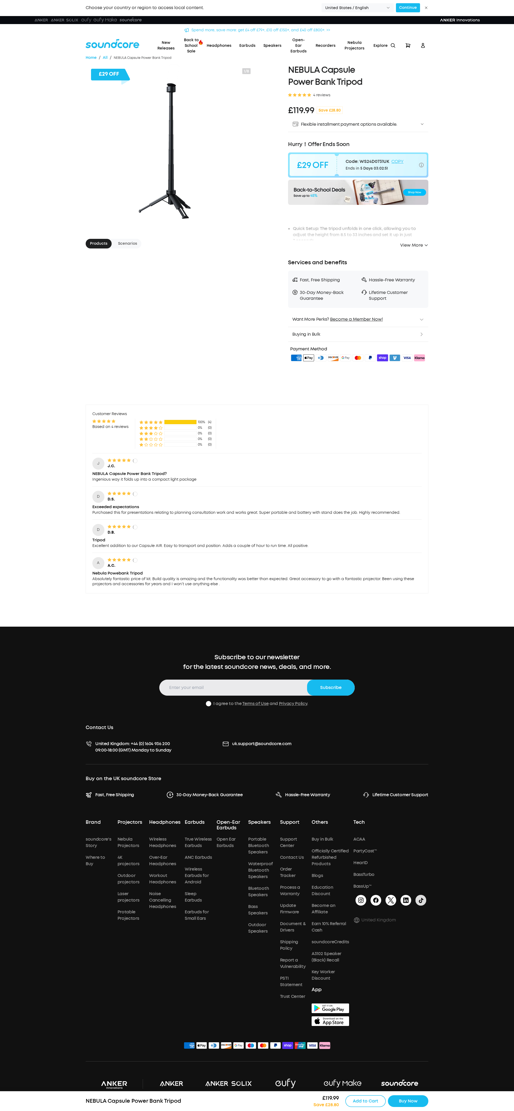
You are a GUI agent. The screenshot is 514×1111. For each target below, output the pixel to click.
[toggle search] (393, 45)
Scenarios (127, 243)
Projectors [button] (130, 822)
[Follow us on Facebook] (376, 900)
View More (411, 245)
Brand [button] (93, 822)
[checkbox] (208, 703)
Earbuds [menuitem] (247, 45)
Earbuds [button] (195, 822)
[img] (296, 358)
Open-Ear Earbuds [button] (228, 825)
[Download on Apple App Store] (330, 1021)
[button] (358, 7)
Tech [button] (359, 822)
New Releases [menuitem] (166, 45)
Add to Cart (365, 1101)
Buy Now (408, 1101)
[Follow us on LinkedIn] (405, 900)
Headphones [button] (164, 822)
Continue (408, 7)
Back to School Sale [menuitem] (191, 45)
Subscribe (331, 687)
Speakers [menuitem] (272, 45)
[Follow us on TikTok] (420, 900)
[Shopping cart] (408, 45)
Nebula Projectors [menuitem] (354, 45)
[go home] (112, 43)
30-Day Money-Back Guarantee (209, 795)
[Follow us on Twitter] (391, 900)
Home (91, 57)
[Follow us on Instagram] (361, 900)
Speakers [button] (259, 822)
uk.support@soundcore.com (262, 743)
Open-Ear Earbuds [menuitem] (298, 45)
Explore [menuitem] (380, 45)
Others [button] (320, 822)
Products (98, 243)
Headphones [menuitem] (219, 45)
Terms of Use (255, 703)
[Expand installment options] (422, 124)
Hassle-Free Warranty (307, 795)
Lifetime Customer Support (400, 795)
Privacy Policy (293, 703)
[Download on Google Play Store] (330, 1008)
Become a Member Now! (356, 319)
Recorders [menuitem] (325, 45)
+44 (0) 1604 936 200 (150, 743)
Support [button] (289, 822)
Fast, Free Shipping (114, 795)
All (105, 57)
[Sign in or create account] (423, 45)
